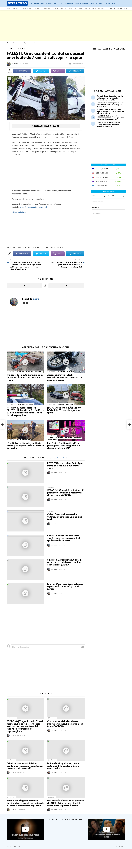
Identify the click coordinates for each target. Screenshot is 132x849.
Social (8, 8)
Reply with (82, 647)
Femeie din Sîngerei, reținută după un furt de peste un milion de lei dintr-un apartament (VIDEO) (25, 803)
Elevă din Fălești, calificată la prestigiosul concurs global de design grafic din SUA (63, 445)
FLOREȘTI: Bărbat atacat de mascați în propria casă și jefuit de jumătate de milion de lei (110, 118)
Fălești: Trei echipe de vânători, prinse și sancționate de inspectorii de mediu (25, 445)
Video (107, 3)
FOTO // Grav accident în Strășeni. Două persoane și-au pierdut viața (65, 465)
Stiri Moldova (66, 3)
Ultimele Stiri (37, 3)
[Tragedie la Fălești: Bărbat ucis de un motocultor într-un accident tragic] (25, 362)
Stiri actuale (52, 3)
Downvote (66, 285)
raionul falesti (55, 248)
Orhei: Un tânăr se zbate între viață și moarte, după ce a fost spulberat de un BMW (63, 538)
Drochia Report (120, 846)
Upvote (24, 285)
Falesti (41, 248)
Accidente (22, 8)
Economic (15, 8)
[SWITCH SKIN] (124, 8)
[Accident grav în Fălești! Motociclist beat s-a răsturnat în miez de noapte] (66, 362)
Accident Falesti (16, 248)
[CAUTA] (127, 8)
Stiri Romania (81, 3)
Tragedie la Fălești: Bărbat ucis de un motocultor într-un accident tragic (25, 377)
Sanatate (55, 8)
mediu (19, 439)
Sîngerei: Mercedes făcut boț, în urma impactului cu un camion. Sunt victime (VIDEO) (64, 562)
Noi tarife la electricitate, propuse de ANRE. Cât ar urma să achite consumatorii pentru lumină (65, 803)
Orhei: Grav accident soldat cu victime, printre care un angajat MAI (64, 517)
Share (9, 78)
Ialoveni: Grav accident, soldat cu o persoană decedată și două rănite (65, 586)
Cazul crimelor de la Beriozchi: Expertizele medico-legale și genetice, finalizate (109, 124)
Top (113, 3)
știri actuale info (19, 212)
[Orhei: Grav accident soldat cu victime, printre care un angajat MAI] (25, 520)
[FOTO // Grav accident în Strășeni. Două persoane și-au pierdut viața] (25, 472)
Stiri (112, 846)
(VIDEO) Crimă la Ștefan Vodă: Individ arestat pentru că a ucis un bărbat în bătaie (110, 111)
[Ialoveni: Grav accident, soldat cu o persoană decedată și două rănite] (25, 593)
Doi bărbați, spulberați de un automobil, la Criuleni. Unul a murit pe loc (63, 766)
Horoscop (101, 8)
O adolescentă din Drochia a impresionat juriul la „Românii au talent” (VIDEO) (65, 724)
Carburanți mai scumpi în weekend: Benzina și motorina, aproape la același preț (111, 104)
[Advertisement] (66, 25)
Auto (61, 8)
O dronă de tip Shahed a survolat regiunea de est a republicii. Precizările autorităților (110, 98)
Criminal (29, 8)
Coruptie (36, 8)
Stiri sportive (68, 8)
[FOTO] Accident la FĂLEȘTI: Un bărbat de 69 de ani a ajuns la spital (64, 410)
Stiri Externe (96, 3)
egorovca (31, 248)
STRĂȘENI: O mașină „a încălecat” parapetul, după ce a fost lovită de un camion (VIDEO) (65, 492)
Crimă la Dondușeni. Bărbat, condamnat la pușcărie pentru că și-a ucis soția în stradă (25, 766)
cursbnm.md (98, 213)
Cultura (75, 8)
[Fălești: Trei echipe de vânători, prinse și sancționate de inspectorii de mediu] (25, 430)
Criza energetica (46, 8)
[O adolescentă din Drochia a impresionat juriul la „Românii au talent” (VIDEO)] (66, 708)
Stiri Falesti (38, 371)
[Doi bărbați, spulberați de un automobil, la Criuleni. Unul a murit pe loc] (66, 750)
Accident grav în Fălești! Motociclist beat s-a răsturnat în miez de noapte (64, 377)
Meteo (81, 8)
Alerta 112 (88, 8)
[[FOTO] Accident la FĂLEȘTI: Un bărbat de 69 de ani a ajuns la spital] (66, 394)
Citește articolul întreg (44, 126)
